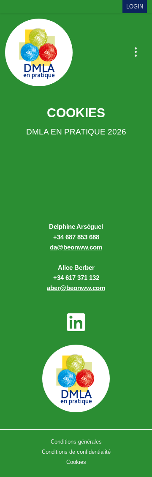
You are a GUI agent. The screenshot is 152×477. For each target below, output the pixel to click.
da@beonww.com (76, 247)
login (134, 6)
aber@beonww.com (76, 287)
